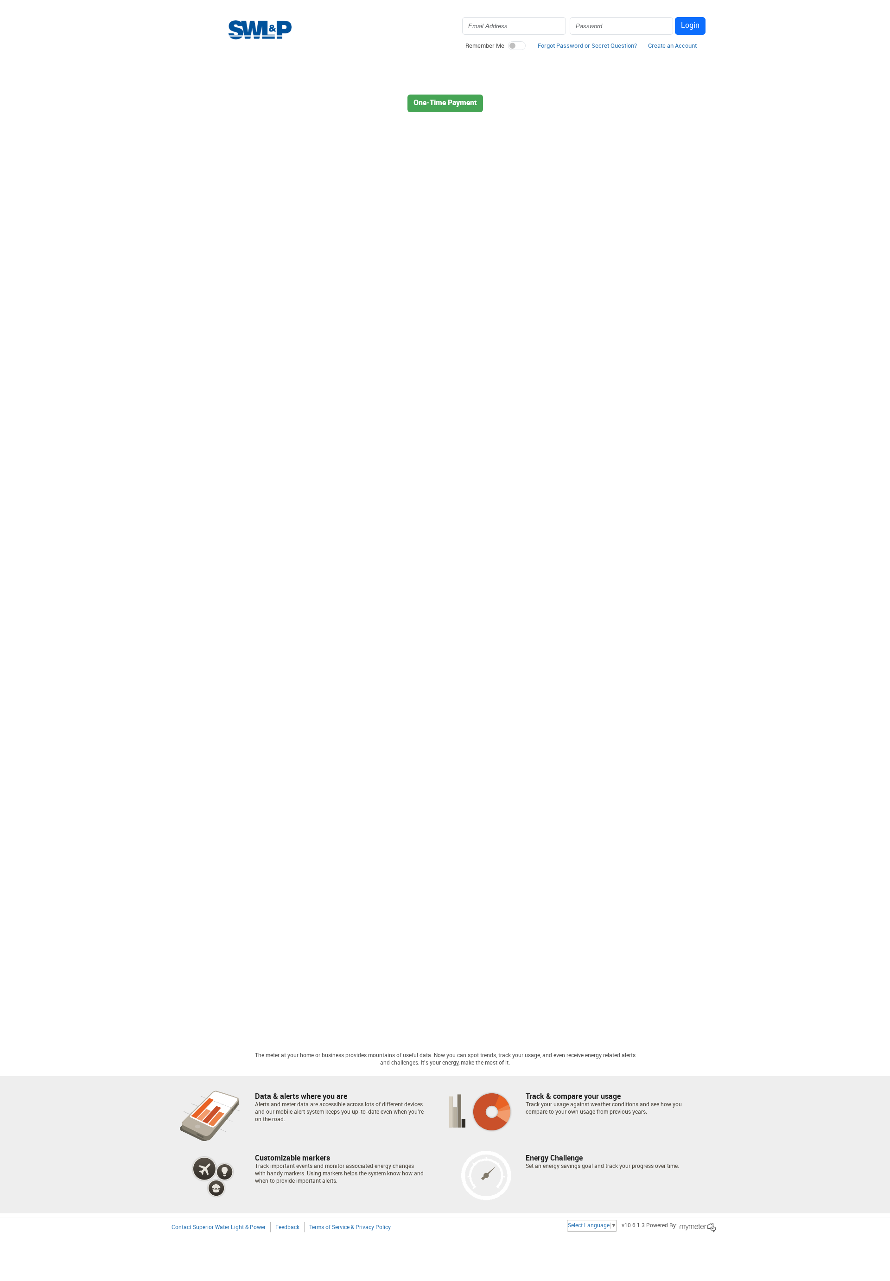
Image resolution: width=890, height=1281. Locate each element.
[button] (672, 48)
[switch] (517, 45)
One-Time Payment (445, 103)
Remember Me (484, 46)
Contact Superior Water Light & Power (219, 1227)
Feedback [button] (287, 1227)
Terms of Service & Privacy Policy (350, 1227)
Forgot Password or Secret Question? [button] (587, 46)
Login (690, 26)
